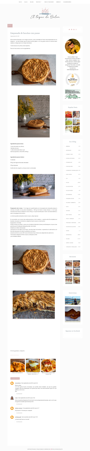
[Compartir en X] (11, 354)
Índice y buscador (49, 1)
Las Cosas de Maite (58, 449)
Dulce (25, 1)
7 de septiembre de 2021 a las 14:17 (31, 408)
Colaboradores (67, 1)
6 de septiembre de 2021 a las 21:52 (26, 398)
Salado (32, 1)
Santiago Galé (18, 417)
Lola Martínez (18, 383)
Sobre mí (58, 1)
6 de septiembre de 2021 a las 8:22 (29, 383)
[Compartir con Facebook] (17, 354)
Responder (19, 393)
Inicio (20, 1)
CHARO (16, 397)
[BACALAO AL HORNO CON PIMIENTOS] (48, 365)
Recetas (38, 1)
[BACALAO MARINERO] (17, 365)
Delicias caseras (18, 408)
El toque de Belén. (40, 449)
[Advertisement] (33, 339)
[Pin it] (14, 354)
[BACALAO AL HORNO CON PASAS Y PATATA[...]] (33, 365)
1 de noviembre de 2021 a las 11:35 (30, 417)
